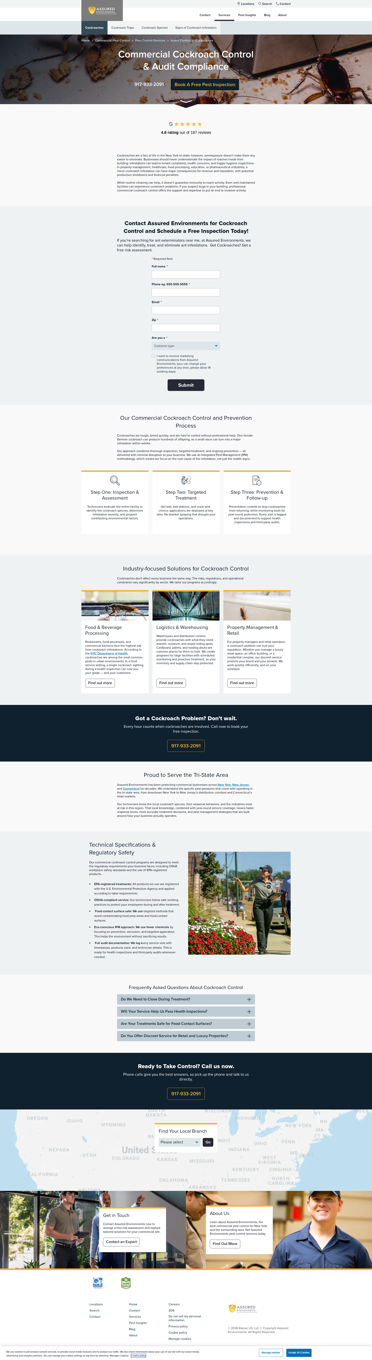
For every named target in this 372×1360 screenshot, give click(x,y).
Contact (285, 4)
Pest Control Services (150, 40)
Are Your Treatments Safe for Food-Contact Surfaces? (166, 1023)
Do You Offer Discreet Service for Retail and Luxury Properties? (174, 1036)
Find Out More (225, 1244)
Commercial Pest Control (112, 40)
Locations (247, 4)
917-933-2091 (149, 84)
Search (267, 4)
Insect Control (180, 40)
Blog (132, 1329)
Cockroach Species (155, 28)
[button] (186, 102)
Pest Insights (138, 1323)
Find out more (100, 683)
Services (135, 1317)
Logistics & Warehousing (182, 627)
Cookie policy (178, 1333)
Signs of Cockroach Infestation (196, 28)
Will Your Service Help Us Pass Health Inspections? (164, 1011)
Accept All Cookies (298, 1352)
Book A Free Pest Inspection (205, 84)
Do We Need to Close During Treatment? (155, 999)
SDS (172, 1310)
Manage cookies (180, 1339)
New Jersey (240, 785)
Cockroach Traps (122, 28)
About (133, 1335)
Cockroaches (94, 28)
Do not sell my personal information (185, 1318)
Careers (174, 1304)
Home (85, 40)
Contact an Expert (121, 1242)
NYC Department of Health (108, 653)
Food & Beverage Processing (103, 630)
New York (224, 785)
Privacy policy (178, 1326)
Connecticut (131, 789)
